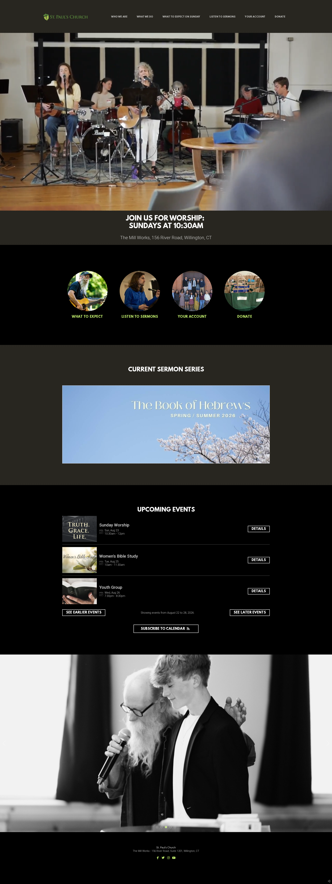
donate (244, 317)
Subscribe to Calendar (163, 629)
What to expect (87, 317)
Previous (4, 743)
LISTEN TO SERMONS (140, 317)
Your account (192, 317)
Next (328, 743)
